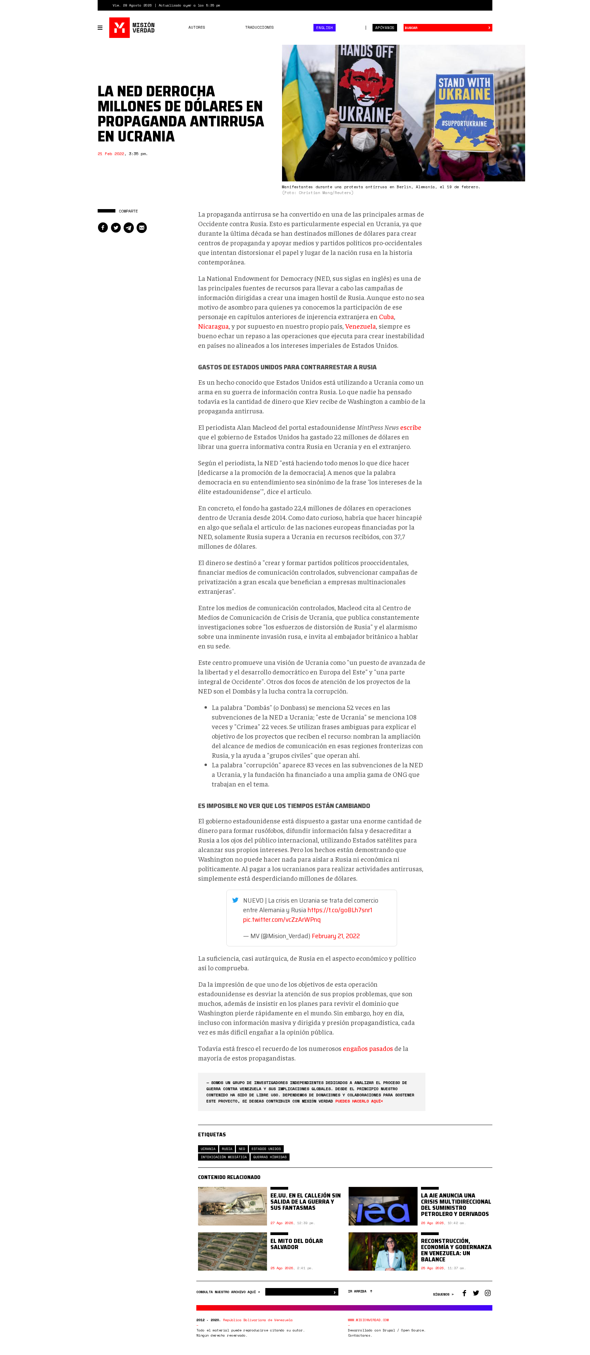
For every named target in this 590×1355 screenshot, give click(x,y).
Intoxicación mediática (224, 1157)
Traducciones (259, 27)
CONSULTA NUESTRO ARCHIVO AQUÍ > (229, 1292)
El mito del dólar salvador (296, 1244)
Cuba (386, 316)
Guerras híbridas (270, 1157)
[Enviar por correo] (142, 228)
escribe (410, 427)
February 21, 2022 (336, 935)
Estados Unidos (266, 1148)
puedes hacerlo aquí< (359, 1101)
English (324, 27)
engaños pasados (368, 1048)
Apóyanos (384, 27)
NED (242, 1148)
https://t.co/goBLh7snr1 (340, 909)
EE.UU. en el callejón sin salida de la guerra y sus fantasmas (305, 1202)
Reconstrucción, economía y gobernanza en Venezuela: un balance (456, 1250)
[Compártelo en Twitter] (116, 228)
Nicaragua (213, 325)
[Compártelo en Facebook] (103, 228)
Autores (196, 27)
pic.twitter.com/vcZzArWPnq (282, 919)
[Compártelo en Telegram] (129, 228)
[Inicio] (132, 27)
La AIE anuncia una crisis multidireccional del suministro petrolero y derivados (456, 1205)
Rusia (227, 1148)
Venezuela (360, 325)
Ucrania (208, 1148)
